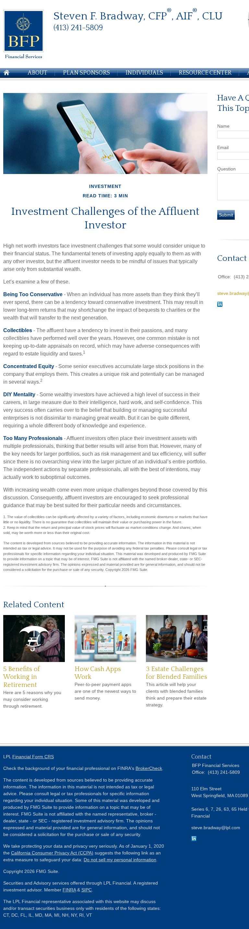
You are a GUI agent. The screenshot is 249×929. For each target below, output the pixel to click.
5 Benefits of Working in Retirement (21, 677)
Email (223, 147)
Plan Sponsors (86, 73)
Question (226, 168)
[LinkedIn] (193, 839)
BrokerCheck (149, 768)
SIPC (86, 889)
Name (223, 126)
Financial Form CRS (33, 756)
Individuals (144, 73)
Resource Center (205, 73)
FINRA (69, 889)
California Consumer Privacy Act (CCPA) (52, 852)
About (37, 73)
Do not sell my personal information (120, 859)
